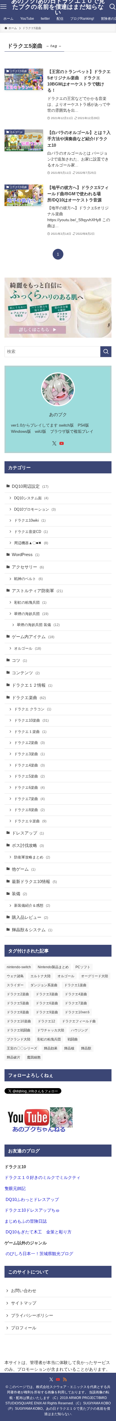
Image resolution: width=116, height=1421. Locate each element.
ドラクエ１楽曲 (30, 732)
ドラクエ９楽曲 (30, 821)
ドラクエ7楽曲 (29, 799)
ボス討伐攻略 (28, 845)
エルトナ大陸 (40, 976)
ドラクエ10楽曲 (31, 720)
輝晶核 (69, 1048)
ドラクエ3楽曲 (29, 754)
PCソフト (82, 967)
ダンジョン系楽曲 (43, 985)
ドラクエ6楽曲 (29, 787)
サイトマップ (23, 1303)
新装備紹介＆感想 (32, 905)
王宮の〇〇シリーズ (22, 1048)
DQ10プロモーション (35, 509)
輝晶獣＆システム (32, 930)
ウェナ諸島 (15, 976)
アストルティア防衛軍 (37, 590)
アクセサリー (28, 567)
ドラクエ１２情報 (32, 685)
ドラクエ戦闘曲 (18, 1030)
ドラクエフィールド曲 (79, 1021)
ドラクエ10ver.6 (77, 1012)
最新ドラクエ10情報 (34, 881)
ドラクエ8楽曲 (29, 810)
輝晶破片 (13, 1057)
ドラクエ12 (46, 1021)
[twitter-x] (54, 443)
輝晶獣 (86, 1048)
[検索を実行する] (105, 351)
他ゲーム (23, 869)
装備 (19, 893)
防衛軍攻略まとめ (32, 857)
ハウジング (79, 1030)
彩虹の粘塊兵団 (30, 602)
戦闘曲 (73, 1039)
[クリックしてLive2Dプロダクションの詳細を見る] (58, 308)
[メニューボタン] (3, 7)
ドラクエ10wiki (30, 520)
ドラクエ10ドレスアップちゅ (32, 1210)
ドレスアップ (28, 833)
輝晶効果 (50, 1048)
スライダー (15, 985)
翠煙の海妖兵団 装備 (38, 625)
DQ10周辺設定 (30, 486)
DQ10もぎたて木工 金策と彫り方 (39, 1232)
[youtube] (61, 443)
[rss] (64, 1379)
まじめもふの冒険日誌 (26, 1221)
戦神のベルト (28, 579)
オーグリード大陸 (94, 976)
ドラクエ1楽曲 (75, 985)
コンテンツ (26, 673)
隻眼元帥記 (15, 1188)
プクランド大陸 (18, 1039)
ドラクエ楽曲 (29, 697)
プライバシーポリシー (32, 1315)
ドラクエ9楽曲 (47, 1012)
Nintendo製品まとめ (53, 967)
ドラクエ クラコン (32, 709)
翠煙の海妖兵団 (31, 614)
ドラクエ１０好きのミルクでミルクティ (43, 1177)
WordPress (25, 554)
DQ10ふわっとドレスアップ (32, 1199)
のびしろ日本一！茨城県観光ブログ (39, 1253)
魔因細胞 (34, 1057)
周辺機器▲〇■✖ (31, 543)
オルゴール (27, 648)
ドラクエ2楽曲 (29, 743)
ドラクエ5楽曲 (29, 776)
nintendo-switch (19, 967)
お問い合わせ (23, 1290)
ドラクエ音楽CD (31, 532)
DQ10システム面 (31, 498)
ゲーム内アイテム (33, 636)
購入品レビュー (30, 917)
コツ (19, 660)
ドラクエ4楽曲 (29, 765)
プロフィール (23, 1328)
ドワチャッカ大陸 (50, 1030)
